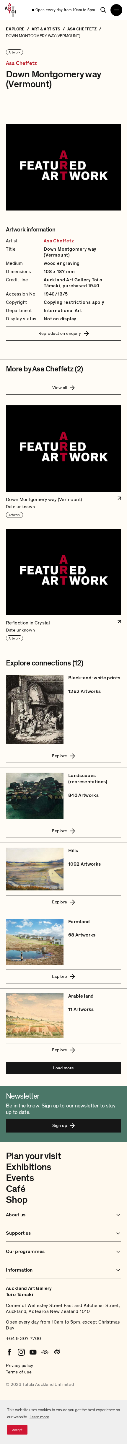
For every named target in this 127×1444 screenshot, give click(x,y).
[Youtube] (33, 1352)
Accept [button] (17, 1429)
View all (59, 388)
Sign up (59, 1125)
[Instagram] (21, 1352)
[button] (63, 461)
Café (15, 1188)
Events (20, 1177)
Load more (63, 1068)
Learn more (39, 1417)
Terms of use (19, 1372)
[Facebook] (9, 1352)
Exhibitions (28, 1167)
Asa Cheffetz (21, 63)
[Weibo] (56, 1352)
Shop (16, 1199)
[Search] (103, 10)
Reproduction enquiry (59, 333)
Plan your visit (33, 1156)
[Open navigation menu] (116, 10)
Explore (59, 756)
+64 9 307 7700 (23, 1338)
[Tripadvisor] (44, 1352)
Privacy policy (19, 1365)
